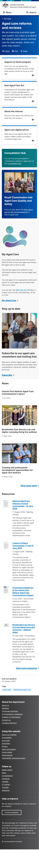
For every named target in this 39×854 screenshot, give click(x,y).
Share (25, 51)
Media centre (7, 770)
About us (5, 705)
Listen (7, 51)
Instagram (6, 790)
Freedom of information (11, 717)
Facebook (6, 779)
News (4, 773)
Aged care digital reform (16, 130)
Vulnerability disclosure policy (13, 758)
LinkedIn (5, 782)
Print (16, 51)
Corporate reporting (10, 711)
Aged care (7, 690)
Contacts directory (9, 723)
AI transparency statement (12, 714)
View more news (28, 485)
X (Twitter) (6, 784)
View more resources (26, 668)
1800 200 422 (21, 290)
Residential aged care (22, 690)
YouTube (5, 787)
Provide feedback (12, 812)
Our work (7, 18)
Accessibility (7, 738)
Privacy (5, 746)
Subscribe (7, 375)
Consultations (7, 776)
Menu (8, 12)
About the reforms (13, 111)
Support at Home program (17, 62)
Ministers (5, 708)
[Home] (19, 5)
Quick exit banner (9, 749)
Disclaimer (6, 743)
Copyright (6, 740)
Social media (7, 752)
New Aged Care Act (14, 85)
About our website (9, 735)
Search (32, 12)
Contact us (6, 720)
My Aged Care (9, 300)
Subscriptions (7, 755)
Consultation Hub (14, 163)
